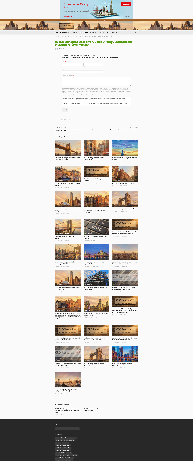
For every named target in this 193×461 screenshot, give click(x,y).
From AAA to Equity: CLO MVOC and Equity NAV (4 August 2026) (123, 288)
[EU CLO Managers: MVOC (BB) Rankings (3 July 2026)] (125, 431)
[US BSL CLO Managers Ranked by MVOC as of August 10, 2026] (68, 252)
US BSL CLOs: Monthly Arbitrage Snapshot (64, 237)
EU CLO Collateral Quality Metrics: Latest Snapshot (67, 184)
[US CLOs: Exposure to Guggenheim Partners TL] (96, 171)
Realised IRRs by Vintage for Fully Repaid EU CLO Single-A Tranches (67, 339)
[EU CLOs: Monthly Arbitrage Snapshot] (125, 199)
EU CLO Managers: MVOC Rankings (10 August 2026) (95, 263)
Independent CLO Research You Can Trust (92, 20)
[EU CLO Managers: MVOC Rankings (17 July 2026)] (96, 354)
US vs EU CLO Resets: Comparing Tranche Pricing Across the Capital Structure (94, 210)
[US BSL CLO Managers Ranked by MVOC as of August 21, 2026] (68, 148)
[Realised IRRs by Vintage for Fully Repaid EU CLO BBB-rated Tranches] (125, 330)
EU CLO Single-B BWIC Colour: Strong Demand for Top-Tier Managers (123, 416)
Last (84, 66)
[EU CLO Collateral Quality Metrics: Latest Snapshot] (68, 174)
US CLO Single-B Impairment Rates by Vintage (95, 441)
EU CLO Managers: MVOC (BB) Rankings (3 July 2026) (124, 441)
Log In (104, 20)
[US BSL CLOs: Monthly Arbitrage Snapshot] (68, 227)
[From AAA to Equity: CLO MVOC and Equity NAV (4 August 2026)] (125, 278)
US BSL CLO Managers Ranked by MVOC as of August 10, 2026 (67, 263)
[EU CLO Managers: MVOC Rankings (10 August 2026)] (96, 252)
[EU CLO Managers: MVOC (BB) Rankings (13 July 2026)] (68, 405)
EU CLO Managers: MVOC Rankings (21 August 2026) (95, 158)
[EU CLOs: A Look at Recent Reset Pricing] (125, 174)
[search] (136, 32)
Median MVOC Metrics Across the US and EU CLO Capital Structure (68, 364)
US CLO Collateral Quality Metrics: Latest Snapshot (124, 158)
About (79, 20)
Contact (74, 20)
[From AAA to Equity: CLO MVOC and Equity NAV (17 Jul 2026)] (68, 379)
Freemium (74, 32)
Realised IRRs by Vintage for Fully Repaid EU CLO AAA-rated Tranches (96, 339)
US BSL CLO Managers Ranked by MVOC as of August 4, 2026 (67, 288)
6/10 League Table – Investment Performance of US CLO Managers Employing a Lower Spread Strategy (74, 129)
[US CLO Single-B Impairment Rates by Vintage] (96, 431)
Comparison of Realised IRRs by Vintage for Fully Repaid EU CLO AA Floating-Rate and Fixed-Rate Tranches (124, 310)
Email (63, 69)
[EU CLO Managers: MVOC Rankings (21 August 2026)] (96, 148)
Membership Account (112, 20)
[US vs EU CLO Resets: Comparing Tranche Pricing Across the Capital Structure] (96, 199)
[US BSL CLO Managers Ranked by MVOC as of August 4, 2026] (68, 278)
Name (64, 61)
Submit (65, 109)
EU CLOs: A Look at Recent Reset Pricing (124, 183)
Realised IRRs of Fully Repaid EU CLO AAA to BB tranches (96, 314)
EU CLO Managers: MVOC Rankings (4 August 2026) (95, 288)
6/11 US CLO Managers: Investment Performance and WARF (124, 129)
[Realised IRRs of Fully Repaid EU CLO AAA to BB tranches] (96, 303)
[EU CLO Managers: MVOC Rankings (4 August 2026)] (96, 278)
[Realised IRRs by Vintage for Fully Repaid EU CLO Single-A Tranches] (68, 330)
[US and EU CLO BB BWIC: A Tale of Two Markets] (96, 227)
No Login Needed (65, 32)
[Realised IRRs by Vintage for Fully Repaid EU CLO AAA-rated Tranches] (96, 330)
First (63, 66)
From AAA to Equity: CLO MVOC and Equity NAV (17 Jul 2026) (66, 390)
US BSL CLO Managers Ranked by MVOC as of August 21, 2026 (67, 158)
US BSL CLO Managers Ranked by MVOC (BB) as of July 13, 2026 (96, 416)
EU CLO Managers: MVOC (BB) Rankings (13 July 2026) (67, 416)
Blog (70, 20)
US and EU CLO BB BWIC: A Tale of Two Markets (95, 237)
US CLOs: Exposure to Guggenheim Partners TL (94, 180)
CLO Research (59, 161)
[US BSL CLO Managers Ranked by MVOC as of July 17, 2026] (125, 354)
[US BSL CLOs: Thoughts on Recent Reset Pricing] (68, 199)
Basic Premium (83, 32)
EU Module (101, 32)
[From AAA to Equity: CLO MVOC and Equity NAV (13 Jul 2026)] (125, 379)
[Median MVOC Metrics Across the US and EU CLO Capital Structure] (68, 354)
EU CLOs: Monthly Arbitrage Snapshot (124, 209)
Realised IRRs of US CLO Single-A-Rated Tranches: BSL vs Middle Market (124, 263)
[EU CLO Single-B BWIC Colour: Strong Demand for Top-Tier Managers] (125, 405)
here (93, 55)
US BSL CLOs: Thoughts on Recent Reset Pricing (67, 210)
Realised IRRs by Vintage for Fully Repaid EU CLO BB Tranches (96, 385)
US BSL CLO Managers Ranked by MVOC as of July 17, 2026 (124, 364)
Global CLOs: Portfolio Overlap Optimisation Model (64, 443)
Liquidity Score (67, 119)
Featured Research (111, 32)
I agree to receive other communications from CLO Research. (78, 94)
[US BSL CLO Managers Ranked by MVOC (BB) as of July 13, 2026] (96, 405)
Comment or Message (68, 75)
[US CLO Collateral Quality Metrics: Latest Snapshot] (125, 148)
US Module (93, 32)
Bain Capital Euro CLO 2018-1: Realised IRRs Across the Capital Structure (124, 233)
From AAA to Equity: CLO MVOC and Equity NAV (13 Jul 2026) (123, 390)
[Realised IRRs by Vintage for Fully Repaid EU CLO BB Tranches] (96, 377)
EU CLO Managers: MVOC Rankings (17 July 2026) (95, 364)
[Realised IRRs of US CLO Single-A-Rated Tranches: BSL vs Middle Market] (125, 252)
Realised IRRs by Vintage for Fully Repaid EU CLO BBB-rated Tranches (124, 339)
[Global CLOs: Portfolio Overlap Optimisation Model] (68, 431)
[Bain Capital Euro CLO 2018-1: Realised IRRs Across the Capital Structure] (125, 224)
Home (56, 32)
